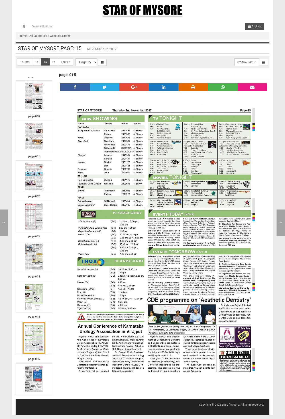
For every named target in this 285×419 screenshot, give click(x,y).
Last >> (65, 62)
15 (45, 62)
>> (53, 62)
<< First (24, 62)
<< (36, 62)
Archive (256, 26)
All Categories (38, 35)
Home (23, 35)
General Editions (42, 26)
